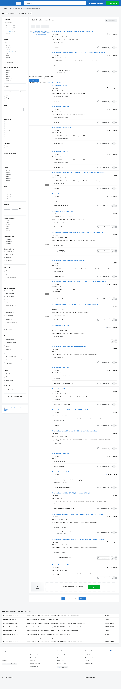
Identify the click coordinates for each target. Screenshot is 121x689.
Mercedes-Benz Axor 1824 (10, 638)
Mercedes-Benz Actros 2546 (10, 634)
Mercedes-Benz (56, 194)
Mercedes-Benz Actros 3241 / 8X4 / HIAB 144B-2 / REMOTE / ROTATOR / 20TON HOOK (78, 172)
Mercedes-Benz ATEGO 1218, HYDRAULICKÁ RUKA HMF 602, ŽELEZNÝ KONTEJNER (79, 281)
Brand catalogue (34, 666)
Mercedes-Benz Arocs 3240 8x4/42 (62, 211)
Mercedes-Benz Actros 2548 (10, 623)
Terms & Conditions (35, 655)
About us (4, 655)
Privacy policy (33, 657)
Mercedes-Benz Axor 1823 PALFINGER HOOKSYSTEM (69, 346)
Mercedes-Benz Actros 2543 (10, 626)
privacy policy (50, 82)
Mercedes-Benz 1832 (58, 389)
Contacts (4, 660)
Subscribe (34, 80)
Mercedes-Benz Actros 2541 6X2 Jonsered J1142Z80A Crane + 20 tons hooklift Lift (77, 232)
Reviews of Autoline (35, 663)
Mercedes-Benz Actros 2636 (60, 453)
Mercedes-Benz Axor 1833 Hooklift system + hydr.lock (68, 260)
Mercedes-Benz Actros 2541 (10, 641)
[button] (112, 47)
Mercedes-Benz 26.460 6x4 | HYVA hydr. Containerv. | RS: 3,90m (71, 493)
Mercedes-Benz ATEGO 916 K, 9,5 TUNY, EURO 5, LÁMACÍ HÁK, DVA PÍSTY (75, 304)
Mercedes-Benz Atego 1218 (10, 619)
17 (75, 599)
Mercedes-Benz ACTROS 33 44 (61, 127)
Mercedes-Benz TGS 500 (59, 85)
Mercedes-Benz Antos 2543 (60, 325)
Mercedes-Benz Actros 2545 (10, 615)
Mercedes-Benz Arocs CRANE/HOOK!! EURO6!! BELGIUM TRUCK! (72, 31)
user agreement (60, 82)
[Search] (26, 3)
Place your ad (94, 587)
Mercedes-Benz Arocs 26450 (60, 367)
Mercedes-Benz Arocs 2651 (60, 565)
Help (3, 657)
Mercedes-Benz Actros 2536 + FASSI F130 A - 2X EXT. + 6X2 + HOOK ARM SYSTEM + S (78, 514)
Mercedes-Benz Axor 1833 (10, 630)
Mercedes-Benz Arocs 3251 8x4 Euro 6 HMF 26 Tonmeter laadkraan (73, 410)
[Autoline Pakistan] (8, 3)
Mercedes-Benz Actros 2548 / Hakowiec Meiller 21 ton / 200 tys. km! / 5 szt (74, 431)
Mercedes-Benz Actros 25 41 (60, 106)
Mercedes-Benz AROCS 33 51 (61, 151)
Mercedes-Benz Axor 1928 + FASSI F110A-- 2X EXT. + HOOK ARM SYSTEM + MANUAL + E (80, 52)
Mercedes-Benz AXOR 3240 (60, 472)
